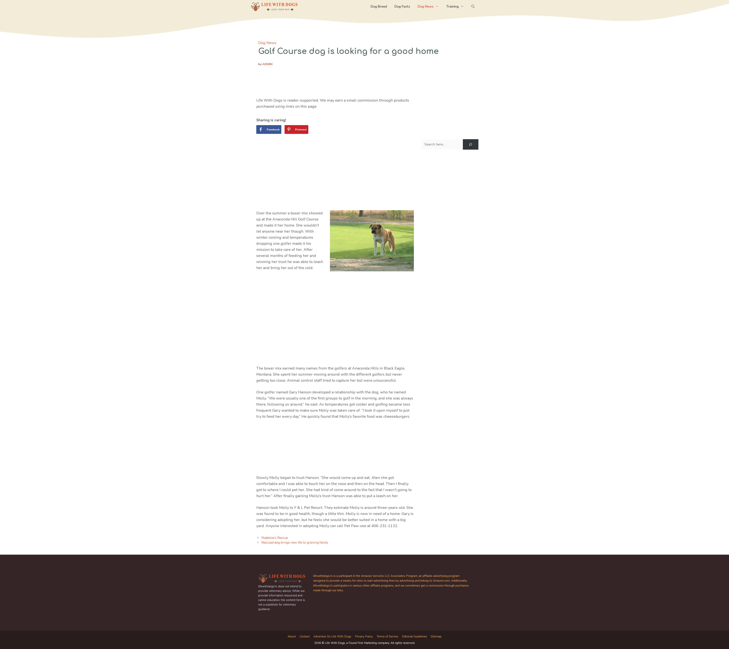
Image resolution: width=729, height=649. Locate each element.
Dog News (426, 6)
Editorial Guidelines (414, 636)
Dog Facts (402, 6)
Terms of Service (387, 636)
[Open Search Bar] (473, 6)
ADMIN (267, 64)
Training (452, 6)
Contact (305, 636)
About (292, 636)
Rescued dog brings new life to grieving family (294, 542)
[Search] (470, 144)
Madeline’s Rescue (274, 538)
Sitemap (436, 636)
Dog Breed (379, 6)
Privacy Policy (364, 636)
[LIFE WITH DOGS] (274, 6)
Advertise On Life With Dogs (332, 636)
